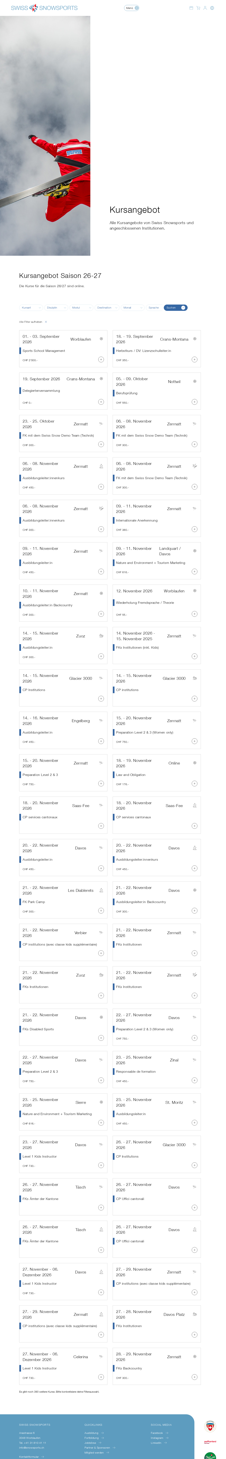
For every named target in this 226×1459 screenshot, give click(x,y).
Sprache (154, 307)
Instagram (157, 1437)
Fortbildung (92, 1437)
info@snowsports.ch (31, 1447)
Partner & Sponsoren (97, 1447)
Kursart (26, 307)
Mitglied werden (94, 1452)
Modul (76, 307)
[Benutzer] (205, 8)
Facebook (157, 1432)
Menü (129, 7)
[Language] (212, 8)
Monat (127, 307)
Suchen (171, 307)
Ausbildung (91, 1432)
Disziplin (52, 307)
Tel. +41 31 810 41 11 (32, 1442)
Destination (104, 307)
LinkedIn (156, 1442)
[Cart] (198, 8)
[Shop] (191, 8)
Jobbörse (90, 1442)
